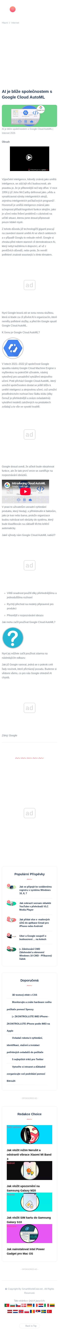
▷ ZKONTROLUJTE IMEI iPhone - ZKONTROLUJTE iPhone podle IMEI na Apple (28, 1023)
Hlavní (5, 22)
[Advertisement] (29, 57)
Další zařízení (14, 1127)
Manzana (11, 1226)
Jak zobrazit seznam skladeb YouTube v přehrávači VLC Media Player (35, 906)
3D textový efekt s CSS (24, 994)
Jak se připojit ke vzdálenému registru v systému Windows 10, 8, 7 (35, 890)
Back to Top (31, 1326)
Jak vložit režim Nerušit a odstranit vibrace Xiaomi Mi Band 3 (29, 1155)
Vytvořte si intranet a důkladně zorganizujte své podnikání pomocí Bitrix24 (26, 1073)
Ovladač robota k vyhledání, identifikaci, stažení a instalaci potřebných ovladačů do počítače (25, 1045)
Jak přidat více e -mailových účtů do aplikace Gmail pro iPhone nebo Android (34, 922)
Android (11, 1163)
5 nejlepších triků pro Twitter (27, 1059)
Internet (15, 22)
